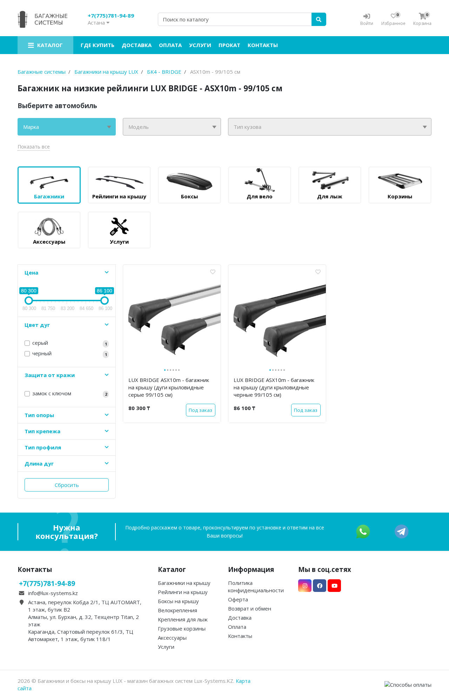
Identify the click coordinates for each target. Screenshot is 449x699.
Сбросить (67, 484)
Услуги (200, 44)
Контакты (263, 44)
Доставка (137, 44)
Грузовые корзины (182, 628)
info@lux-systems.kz (53, 592)
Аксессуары (172, 637)
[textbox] (66, 126)
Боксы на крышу (178, 601)
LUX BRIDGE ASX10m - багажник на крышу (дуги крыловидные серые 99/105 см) (168, 387)
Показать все (34, 146)
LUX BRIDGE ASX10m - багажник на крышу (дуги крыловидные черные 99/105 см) (274, 387)
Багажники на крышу (184, 582)
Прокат (229, 44)
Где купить (97, 44)
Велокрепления (177, 610)
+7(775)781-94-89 (111, 15)
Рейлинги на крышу (183, 591)
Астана (97, 22)
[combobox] (67, 127)
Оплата (170, 44)
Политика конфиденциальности (256, 586)
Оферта (238, 599)
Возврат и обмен (249, 608)
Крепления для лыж (183, 619)
